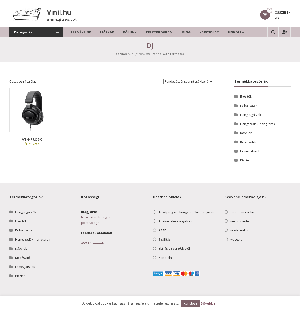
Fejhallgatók (248, 105)
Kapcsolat (209, 32)
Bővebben (209, 303)
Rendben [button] (190, 303)
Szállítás (165, 239)
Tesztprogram (159, 32)
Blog (186, 32)
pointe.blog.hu (91, 223)
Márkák (107, 32)
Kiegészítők (248, 142)
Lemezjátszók (250, 151)
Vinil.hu (59, 12)
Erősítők (246, 96)
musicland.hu (239, 230)
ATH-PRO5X (32, 139)
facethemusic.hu (242, 212)
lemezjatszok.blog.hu (96, 217)
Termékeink (80, 32)
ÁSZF (162, 230)
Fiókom (234, 32)
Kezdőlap (123, 54)
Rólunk (130, 32)
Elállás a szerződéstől (174, 248)
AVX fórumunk (92, 243)
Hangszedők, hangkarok (257, 124)
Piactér (245, 160)
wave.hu (236, 239)
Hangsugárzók (250, 115)
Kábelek (246, 133)
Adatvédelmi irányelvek (175, 221)
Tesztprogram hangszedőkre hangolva (186, 212)
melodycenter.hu (242, 221)
